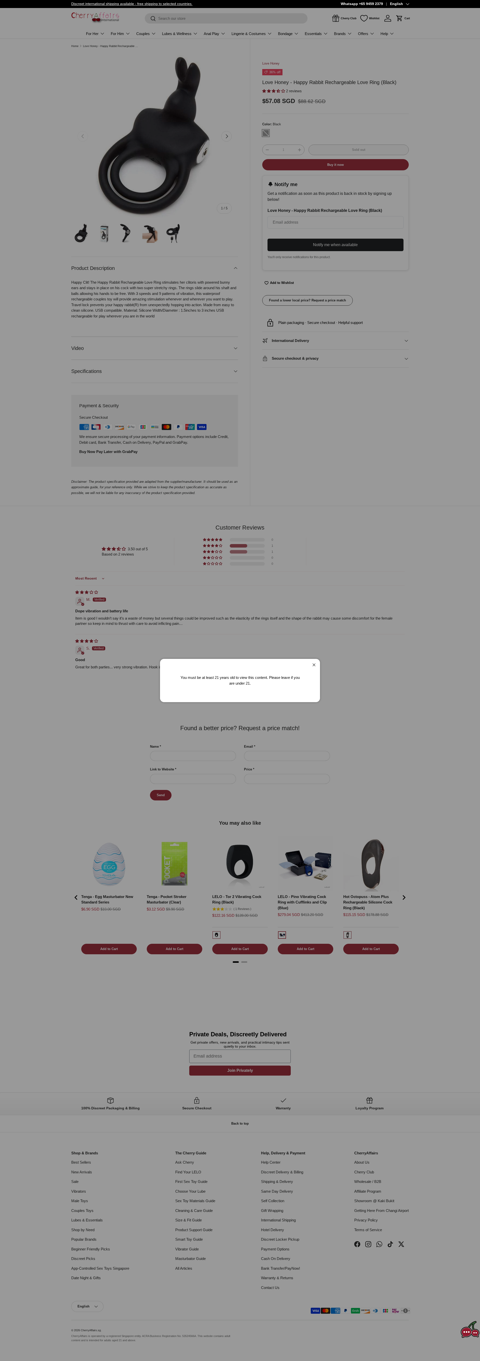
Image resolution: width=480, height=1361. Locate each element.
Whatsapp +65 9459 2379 (362, 4)
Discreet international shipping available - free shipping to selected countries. (131, 4)
